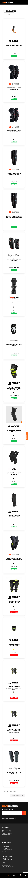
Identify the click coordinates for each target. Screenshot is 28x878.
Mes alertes (5, 851)
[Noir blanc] (13, 307)
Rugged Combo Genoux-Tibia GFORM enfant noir (14, 217)
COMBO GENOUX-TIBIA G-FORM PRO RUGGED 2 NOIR (14, 559)
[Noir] (13, 435)
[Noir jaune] (13, 392)
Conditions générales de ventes (10, 832)
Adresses (4, 848)
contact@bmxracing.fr (8, 866)
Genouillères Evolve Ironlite (14, 473)
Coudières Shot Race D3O (14, 45)
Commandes (5, 846)
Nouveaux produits (7, 833)
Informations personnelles (9, 845)
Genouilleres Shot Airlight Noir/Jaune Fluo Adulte (14, 388)
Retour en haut (18, 796)
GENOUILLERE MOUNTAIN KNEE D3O (14, 431)
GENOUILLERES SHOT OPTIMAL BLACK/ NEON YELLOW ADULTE (14, 731)
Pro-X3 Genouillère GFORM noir (14, 88)
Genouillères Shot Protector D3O (14, 516)
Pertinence (9, 14)
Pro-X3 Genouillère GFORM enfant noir (14, 131)
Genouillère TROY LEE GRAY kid (14, 773)
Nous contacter (6, 834)
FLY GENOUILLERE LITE (14, 302)
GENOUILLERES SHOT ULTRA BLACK (14, 645)
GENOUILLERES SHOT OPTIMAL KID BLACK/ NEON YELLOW (14, 688)
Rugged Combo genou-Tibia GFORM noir (14, 174)
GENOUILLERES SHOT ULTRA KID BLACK (14, 602)
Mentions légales (6, 830)
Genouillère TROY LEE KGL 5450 (14, 259)
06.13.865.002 (9, 875)
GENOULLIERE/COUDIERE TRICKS (14, 345)
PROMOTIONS (6, 836)
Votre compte (7, 842)
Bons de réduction (7, 849)
